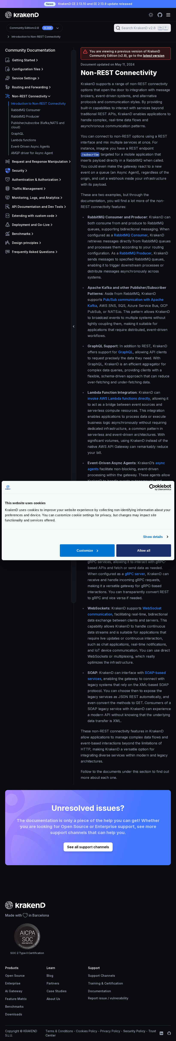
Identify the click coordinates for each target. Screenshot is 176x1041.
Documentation (99, 991)
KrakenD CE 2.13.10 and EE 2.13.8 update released (89, 4)
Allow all (143, 550)
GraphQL (17, 133)
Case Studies (57, 991)
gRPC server (135, 574)
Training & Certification (105, 983)
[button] (38, 60)
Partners (53, 983)
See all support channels (88, 847)
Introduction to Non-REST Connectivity (36, 36)
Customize (85, 550)
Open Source (15, 975)
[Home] (22, 14)
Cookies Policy (86, 1031)
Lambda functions (23, 140)
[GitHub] (169, 1033)
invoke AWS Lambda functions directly (119, 398)
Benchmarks (14, 1006)
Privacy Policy (110, 1031)
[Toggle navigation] (168, 14)
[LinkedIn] (161, 1033)
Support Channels (101, 975)
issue (103, 998)
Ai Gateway (13, 991)
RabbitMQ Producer (25, 116)
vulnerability (119, 998)
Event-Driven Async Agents (30, 146)
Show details (153, 537)
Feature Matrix (16, 999)
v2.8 (31, 27)
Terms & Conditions (59, 1031)
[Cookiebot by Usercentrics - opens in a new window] (152, 487)
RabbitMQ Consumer (25, 110)
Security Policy (134, 1031)
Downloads (13, 1014)
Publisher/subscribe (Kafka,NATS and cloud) (37, 125)
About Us (53, 999)
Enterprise (12, 983)
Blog (50, 975)
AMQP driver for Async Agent (32, 153)
